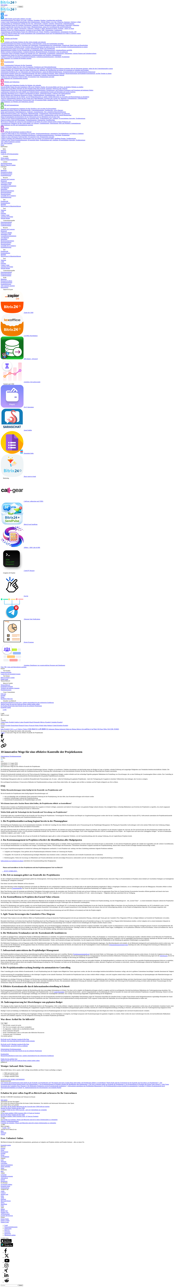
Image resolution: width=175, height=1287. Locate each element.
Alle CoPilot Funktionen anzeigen (10, 141)
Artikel (3, 732)
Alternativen (4, 1178)
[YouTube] (6, 1262)
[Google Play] (7, 1246)
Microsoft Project (6, 1201)
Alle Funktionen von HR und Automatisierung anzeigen (17, 125)
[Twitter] (6, 1257)
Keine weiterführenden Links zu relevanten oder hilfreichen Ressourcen (23, 1032)
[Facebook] (5, 1252)
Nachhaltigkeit (5, 1156)
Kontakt (3, 1153)
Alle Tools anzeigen (6, 143)
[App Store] (6, 1242)
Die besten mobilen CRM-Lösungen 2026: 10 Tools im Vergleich (19, 1116)
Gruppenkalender (17, 888)
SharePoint (4, 1204)
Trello (2, 1197)
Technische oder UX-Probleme (12, 1034)
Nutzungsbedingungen (10, 1227)
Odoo (2, 1206)
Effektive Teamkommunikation (10, 1121)
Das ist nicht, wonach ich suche (12, 1025)
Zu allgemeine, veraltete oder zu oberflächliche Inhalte (18, 1029)
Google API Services (7, 1215)
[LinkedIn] (6, 1277)
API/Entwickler (5, 1214)
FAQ (2, 1082)
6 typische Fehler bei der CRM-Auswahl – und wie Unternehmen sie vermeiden (24, 1110)
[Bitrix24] (9, 3)
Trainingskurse (5, 1188)
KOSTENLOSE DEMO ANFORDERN (13, 1079)
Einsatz (3, 1179)
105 (8, 1128)
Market (3, 1209)
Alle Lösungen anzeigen (8, 286)
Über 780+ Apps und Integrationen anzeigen (13, 667)
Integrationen (4, 287)
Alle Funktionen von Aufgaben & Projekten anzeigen (16, 58)
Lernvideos (4, 1163)
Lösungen (3, 1174)
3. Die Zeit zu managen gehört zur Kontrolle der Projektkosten (106, 1084)
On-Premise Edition (6, 1184)
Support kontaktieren (7, 1165)
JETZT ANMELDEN (10, 871)
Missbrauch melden (10, 1235)
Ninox (2, 1202)
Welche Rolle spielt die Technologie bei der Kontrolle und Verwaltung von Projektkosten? (132, 1082)
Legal (6, 1225)
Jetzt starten (4, 5)
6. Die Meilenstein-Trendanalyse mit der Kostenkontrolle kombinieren (46, 1086)
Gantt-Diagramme (59, 992)
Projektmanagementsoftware (81, 954)
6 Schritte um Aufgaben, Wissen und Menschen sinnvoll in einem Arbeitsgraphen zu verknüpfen (28, 1123)
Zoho (2, 1196)
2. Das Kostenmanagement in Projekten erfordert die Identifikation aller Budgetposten (62, 1084)
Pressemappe (4, 1152)
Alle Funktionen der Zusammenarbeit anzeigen (14, 78)
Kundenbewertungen (7, 1176)
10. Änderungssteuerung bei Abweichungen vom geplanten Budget (42, 1087)
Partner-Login (5, 1222)
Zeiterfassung (163, 956)
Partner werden (5, 1220)
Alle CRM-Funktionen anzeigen (10, 35)
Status (2, 1168)
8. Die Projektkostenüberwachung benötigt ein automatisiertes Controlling (123, 1086)
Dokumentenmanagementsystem (118, 945)
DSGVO (7, 1230)
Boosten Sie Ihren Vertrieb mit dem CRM (13, 1108)
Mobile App (4, 1210)
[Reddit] (6, 1282)
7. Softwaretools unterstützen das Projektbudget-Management (84, 1086)
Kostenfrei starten (6, 707)
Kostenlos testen (5, 1186)
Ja (2, 1023)
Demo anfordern (5, 1166)
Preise (2, 145)
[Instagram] (6, 1267)
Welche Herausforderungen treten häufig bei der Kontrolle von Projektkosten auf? (27, 1082)
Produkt (3, 1148)
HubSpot (3, 1199)
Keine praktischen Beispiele (11, 1031)
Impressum (7, 1233)
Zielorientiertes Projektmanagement (11, 756)
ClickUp (3, 1192)
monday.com (4, 1194)
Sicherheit (7, 1232)
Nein (6, 1023)
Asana (2, 1191)
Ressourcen (4, 1181)
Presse (2, 1155)
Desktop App (4, 1212)
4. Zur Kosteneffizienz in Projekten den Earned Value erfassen (142, 1084)
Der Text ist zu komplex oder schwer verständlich (17, 1027)
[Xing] (6, 1272)
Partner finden (5, 1219)
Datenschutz (7, 1228)
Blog (2, 1171)
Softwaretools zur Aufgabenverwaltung (12, 861)
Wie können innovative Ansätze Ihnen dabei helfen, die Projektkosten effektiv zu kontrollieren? (78, 1082)
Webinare (3, 1161)
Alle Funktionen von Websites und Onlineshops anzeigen (17, 101)
